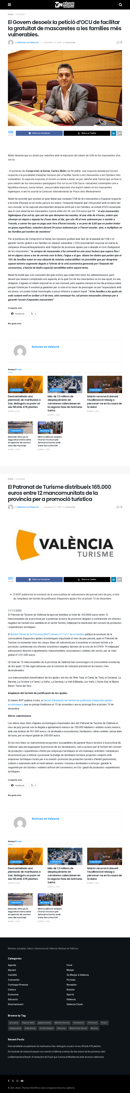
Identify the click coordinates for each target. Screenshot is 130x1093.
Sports (70, 994)
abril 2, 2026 (54, 415)
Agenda (12, 965)
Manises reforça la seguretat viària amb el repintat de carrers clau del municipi (19, 441)
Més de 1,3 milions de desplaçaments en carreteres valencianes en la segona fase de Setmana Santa (65, 403)
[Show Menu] (9, 4)
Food (69, 965)
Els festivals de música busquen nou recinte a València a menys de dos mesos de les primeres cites (56, 1051)
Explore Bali (28, 1022)
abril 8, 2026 (14, 411)
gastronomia (44, 1022)
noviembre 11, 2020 (52, 507)
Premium (92, 1022)
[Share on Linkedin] (113, 133)
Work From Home (78, 1028)
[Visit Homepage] (65, 5)
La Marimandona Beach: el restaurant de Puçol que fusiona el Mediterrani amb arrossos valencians (56, 1057)
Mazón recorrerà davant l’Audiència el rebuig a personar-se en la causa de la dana (104, 402)
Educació (13, 999)
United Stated (46, 1028)
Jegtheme (70, 1088)
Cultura (12, 989)
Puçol (104, 1022)
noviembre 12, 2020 (52, 42)
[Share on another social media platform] (119, 133)
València (44, 431)
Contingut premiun (18, 984)
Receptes (72, 984)
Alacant (12, 970)
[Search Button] (120, 4)
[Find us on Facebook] (8, 1081)
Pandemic (79, 1022)
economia (13, 994)
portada (71, 980)
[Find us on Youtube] (22, 1081)
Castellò (12, 975)
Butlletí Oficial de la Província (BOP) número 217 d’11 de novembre (47, 634)
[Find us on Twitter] (13, 1081)
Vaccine (61, 1028)
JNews (18, 1088)
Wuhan (94, 1028)
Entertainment (15, 1004)
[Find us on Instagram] (17, 1081)
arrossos (14, 1022)
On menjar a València (78, 975)
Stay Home (30, 1028)
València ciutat (75, 1004)
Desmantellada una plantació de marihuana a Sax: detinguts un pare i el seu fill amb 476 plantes (24, 402)
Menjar (70, 970)
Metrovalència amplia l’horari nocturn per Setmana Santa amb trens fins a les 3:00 (50, 441)
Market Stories (62, 1022)
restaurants (15, 1028)
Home (10, 14)
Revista (71, 989)
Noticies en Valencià (28, 42)
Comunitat (20, 14)
